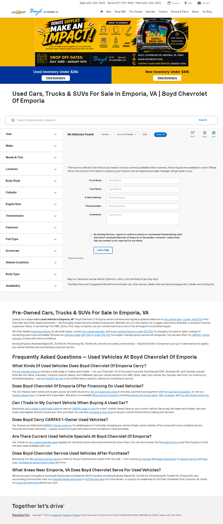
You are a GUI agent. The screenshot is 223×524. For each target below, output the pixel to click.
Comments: (95, 215)
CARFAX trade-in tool (83, 409)
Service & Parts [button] (180, 12)
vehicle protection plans (143, 395)
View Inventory (56, 77)
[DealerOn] (21, 515)
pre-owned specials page (43, 442)
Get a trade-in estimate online (42, 409)
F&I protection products (105, 395)
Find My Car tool (54, 378)
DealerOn (56, 515)
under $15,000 (102, 335)
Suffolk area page (95, 479)
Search (203, 120)
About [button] (195, 12)
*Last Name (95, 189)
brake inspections (166, 459)
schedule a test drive (101, 412)
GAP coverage (166, 395)
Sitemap (67, 515)
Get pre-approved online (103, 392)
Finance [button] (163, 12)
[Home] (102, 11)
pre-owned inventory (28, 372)
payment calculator (179, 392)
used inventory (171, 442)
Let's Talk (103, 250)
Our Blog (207, 12)
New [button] (108, 12)
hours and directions (28, 483)
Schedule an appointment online (37, 462)
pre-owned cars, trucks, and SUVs (183, 319)
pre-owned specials (93, 331)
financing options (41, 331)
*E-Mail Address (92, 198)
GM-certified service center (45, 459)
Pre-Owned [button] (135, 12)
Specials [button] (150, 12)
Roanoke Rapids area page (67, 479)
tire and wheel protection (194, 395)
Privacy (76, 515)
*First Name (95, 181)
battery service (189, 459)
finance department (23, 395)
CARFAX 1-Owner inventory (57, 425)
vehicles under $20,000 (77, 335)
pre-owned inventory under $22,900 (132, 331)
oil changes (144, 459)
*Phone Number (93, 206)
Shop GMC (120, 12)
